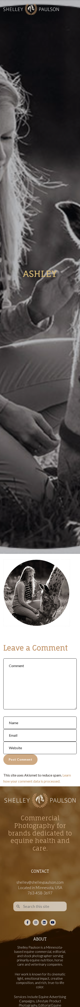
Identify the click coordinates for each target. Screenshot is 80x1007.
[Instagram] (36, 922)
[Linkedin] (44, 922)
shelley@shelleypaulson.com (40, 882)
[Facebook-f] (27, 922)
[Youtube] (53, 922)
